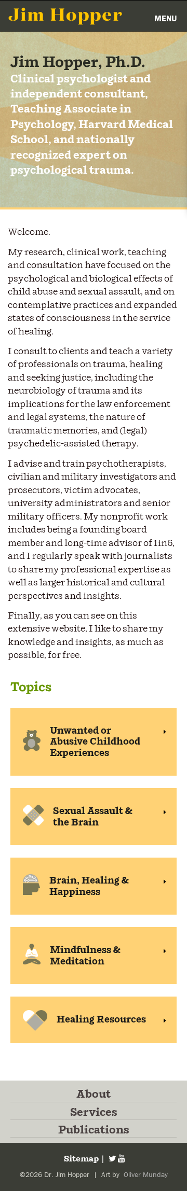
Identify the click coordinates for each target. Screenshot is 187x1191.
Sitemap (80, 1159)
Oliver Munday (145, 1175)
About (93, 1094)
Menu (165, 19)
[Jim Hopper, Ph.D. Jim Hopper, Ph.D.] (65, 15)
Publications (93, 1130)
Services (93, 1112)
